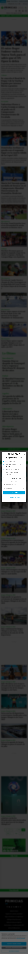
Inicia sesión (18, 500)
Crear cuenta (14, 492)
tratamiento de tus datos (15, 497)
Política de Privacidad (20, 496)
